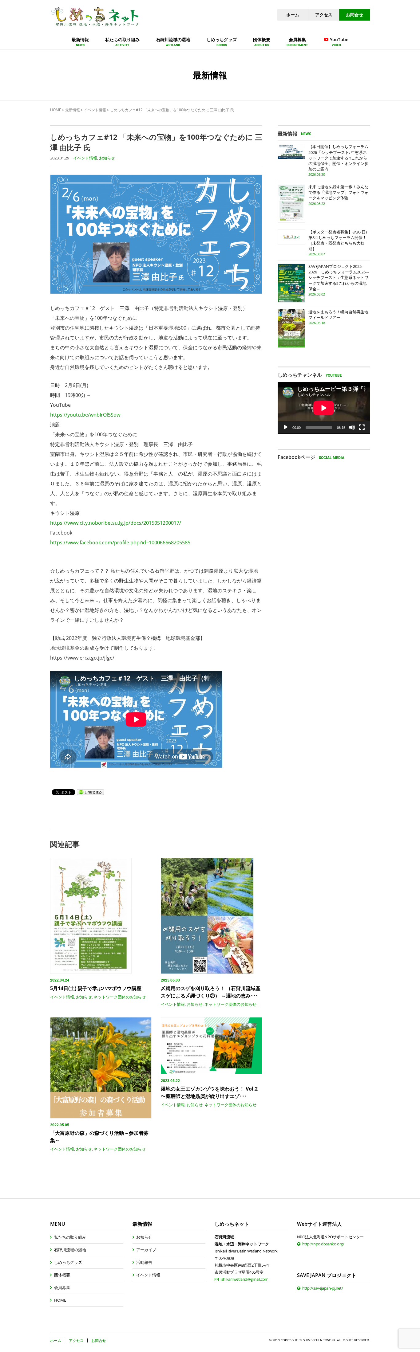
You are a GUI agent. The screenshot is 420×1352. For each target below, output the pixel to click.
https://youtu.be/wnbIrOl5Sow (85, 414)
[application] (324, 408)
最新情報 (72, 109)
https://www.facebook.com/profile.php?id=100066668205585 (120, 542)
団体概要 (62, 1275)
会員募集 (62, 1287)
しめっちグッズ (68, 1262)
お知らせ (107, 158)
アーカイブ (146, 1249)
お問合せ (354, 15)
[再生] (286, 427)
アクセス (323, 15)
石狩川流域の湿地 (70, 1249)
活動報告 (144, 1262)
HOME (55, 109)
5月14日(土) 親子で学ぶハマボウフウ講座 (95, 988)
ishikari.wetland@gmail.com (244, 1279)
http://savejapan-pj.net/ (322, 1288)
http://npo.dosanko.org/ (323, 1244)
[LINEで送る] (90, 792)
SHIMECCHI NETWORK (319, 1340)
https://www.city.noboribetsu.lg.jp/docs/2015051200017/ (115, 522)
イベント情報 (95, 109)
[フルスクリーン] (362, 427)
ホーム (292, 15)
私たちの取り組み (70, 1237)
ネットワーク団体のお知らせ (120, 997)
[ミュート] (352, 427)
